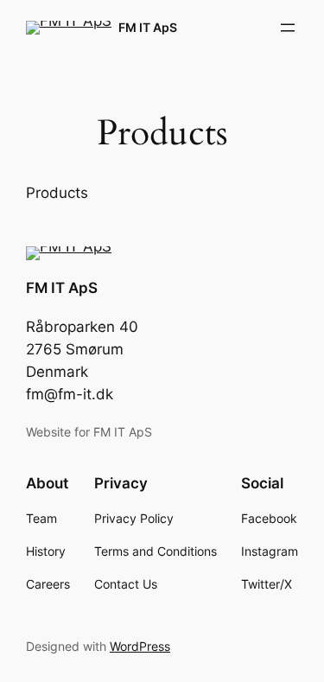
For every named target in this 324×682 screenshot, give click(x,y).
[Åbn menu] (287, 27)
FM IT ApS (147, 27)
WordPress (140, 646)
